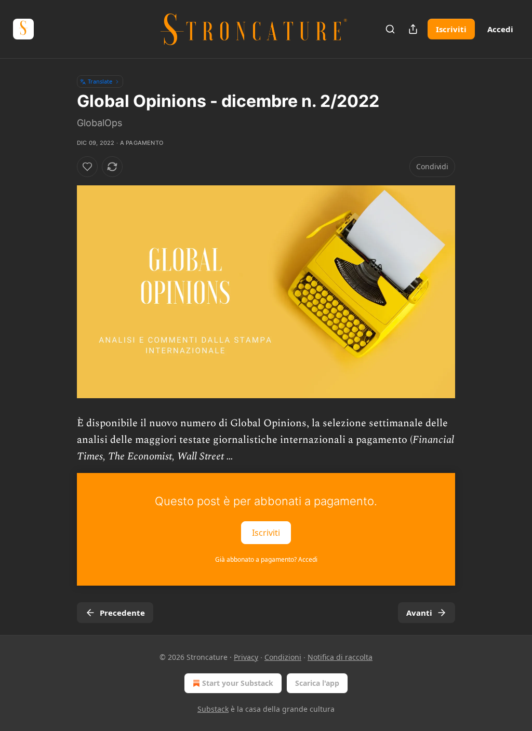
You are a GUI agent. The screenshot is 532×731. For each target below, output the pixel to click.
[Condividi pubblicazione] (413, 29)
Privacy (246, 657)
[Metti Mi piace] (87, 166)
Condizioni (282, 657)
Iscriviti (451, 29)
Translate (100, 81)
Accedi (500, 29)
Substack (213, 709)
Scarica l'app (317, 683)
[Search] (390, 29)
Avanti (419, 612)
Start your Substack (237, 683)
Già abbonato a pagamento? (266, 559)
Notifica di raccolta (340, 657)
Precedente (122, 612)
